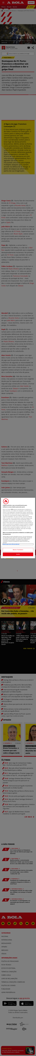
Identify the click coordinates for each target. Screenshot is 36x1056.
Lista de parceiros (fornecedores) (11, 544)
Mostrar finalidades (18, 549)
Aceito (18, 554)
